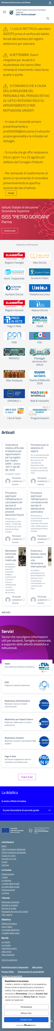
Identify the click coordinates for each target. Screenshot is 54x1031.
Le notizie (6, 942)
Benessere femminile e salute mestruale (11, 555)
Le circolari (6, 945)
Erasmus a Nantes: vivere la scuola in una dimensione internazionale (38, 558)
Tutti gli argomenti (9, 959)
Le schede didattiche (11, 929)
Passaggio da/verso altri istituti (15, 911)
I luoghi (5, 877)
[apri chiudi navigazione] (4, 12)
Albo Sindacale (8, 954)
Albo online (6, 951)
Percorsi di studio (9, 908)
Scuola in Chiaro (8, 855)
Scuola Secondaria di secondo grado (21, 810)
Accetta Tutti (26, 1019)
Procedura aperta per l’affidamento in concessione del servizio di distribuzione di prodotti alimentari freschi (14, 504)
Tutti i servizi (7, 914)
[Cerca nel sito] (48, 18)
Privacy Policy (8, 971)
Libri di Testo (7, 926)
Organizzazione (8, 889)
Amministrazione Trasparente (15, 967)
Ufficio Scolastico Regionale (13, 849)
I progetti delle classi (10, 933)
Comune (5, 865)
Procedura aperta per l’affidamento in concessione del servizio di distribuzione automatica (39, 502)
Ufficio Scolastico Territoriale (14, 852)
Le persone (6, 880)
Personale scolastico (10, 902)
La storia (5, 893)
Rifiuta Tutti (26, 1013)
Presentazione (8, 874)
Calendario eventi (9, 948)
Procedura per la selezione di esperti (39, 448)
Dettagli (11, 193)
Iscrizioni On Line (9, 858)
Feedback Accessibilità (12, 976)
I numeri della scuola (10, 883)
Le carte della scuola (10, 886)
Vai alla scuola (9, 230)
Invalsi (4, 861)
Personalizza (26, 1006)
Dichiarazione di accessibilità (31, 971)
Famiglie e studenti (10, 905)
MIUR (4, 846)
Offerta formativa (9, 923)
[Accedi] (50, 3)
